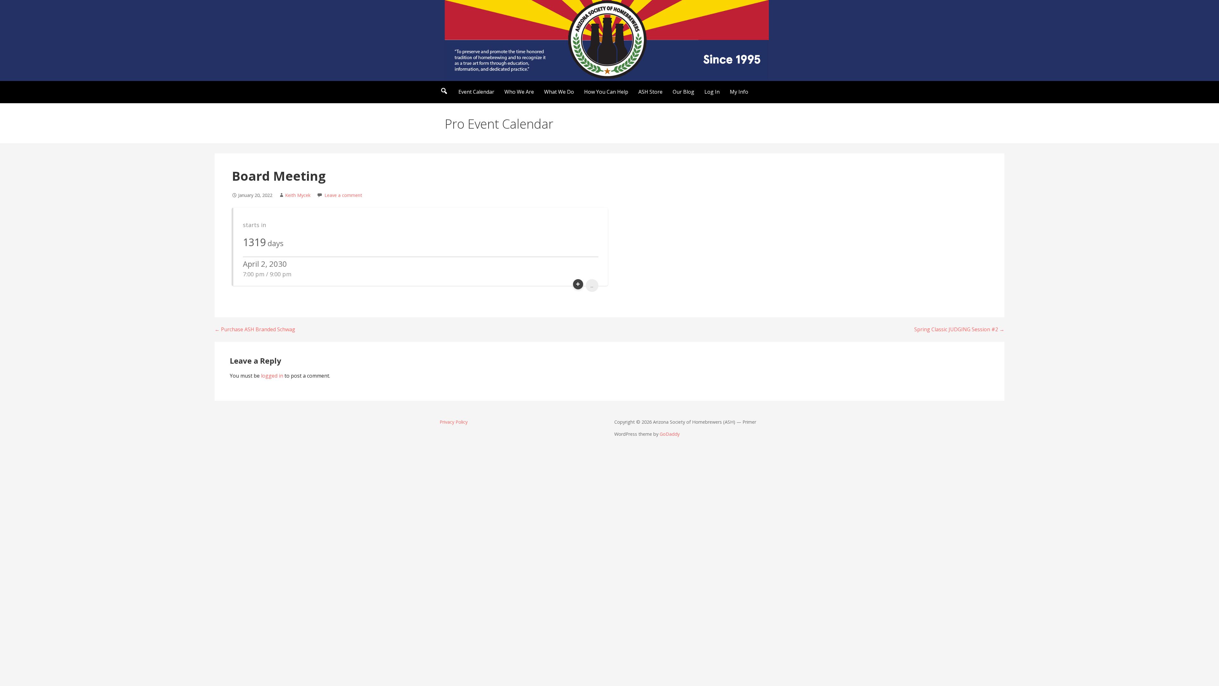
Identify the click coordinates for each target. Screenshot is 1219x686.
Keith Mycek (297, 195)
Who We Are (519, 91)
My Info (739, 91)
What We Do (559, 91)
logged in (272, 375)
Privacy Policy (454, 422)
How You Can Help (606, 91)
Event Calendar (476, 91)
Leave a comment (343, 195)
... (591, 285)
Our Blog (683, 91)
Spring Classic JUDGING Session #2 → (959, 329)
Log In (712, 91)
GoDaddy (670, 434)
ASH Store (650, 91)
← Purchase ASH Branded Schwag (255, 329)
